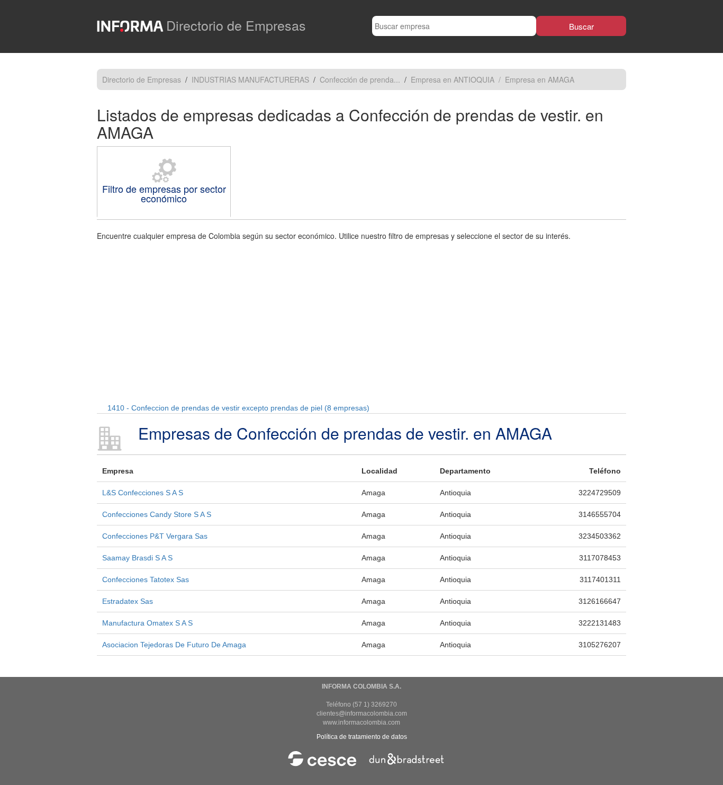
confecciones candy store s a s (156, 514)
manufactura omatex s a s (147, 623)
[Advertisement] (361, 320)
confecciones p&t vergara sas (154, 536)
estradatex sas (127, 601)
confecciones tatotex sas (145, 579)
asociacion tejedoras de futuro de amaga (174, 644)
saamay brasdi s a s (137, 558)
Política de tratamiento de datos (362, 737)
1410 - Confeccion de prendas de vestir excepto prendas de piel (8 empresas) (238, 408)
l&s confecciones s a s (142, 492)
